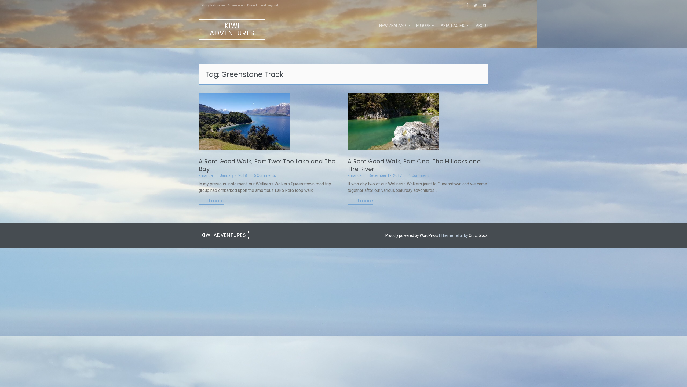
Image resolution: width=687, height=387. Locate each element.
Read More (211, 201)
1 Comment (419, 175)
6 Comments (265, 175)
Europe (423, 25)
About (482, 25)
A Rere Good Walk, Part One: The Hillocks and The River (414, 165)
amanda (206, 175)
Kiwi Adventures (232, 29)
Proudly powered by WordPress (411, 235)
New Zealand (392, 25)
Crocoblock (478, 235)
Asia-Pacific (453, 25)
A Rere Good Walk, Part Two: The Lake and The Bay (267, 165)
